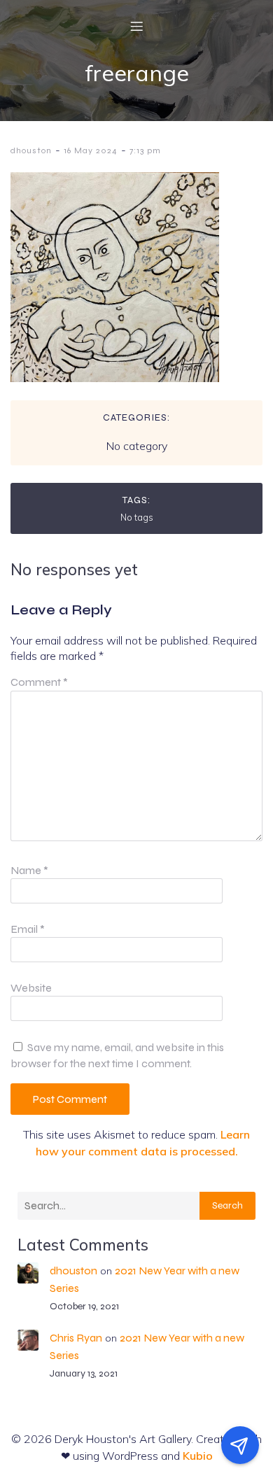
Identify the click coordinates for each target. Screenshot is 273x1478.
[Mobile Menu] (136, 26)
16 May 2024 (91, 150)
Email (27, 929)
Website (31, 987)
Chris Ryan (76, 1337)
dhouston (31, 150)
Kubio (198, 1456)
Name (29, 870)
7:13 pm (145, 150)
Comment (39, 682)
